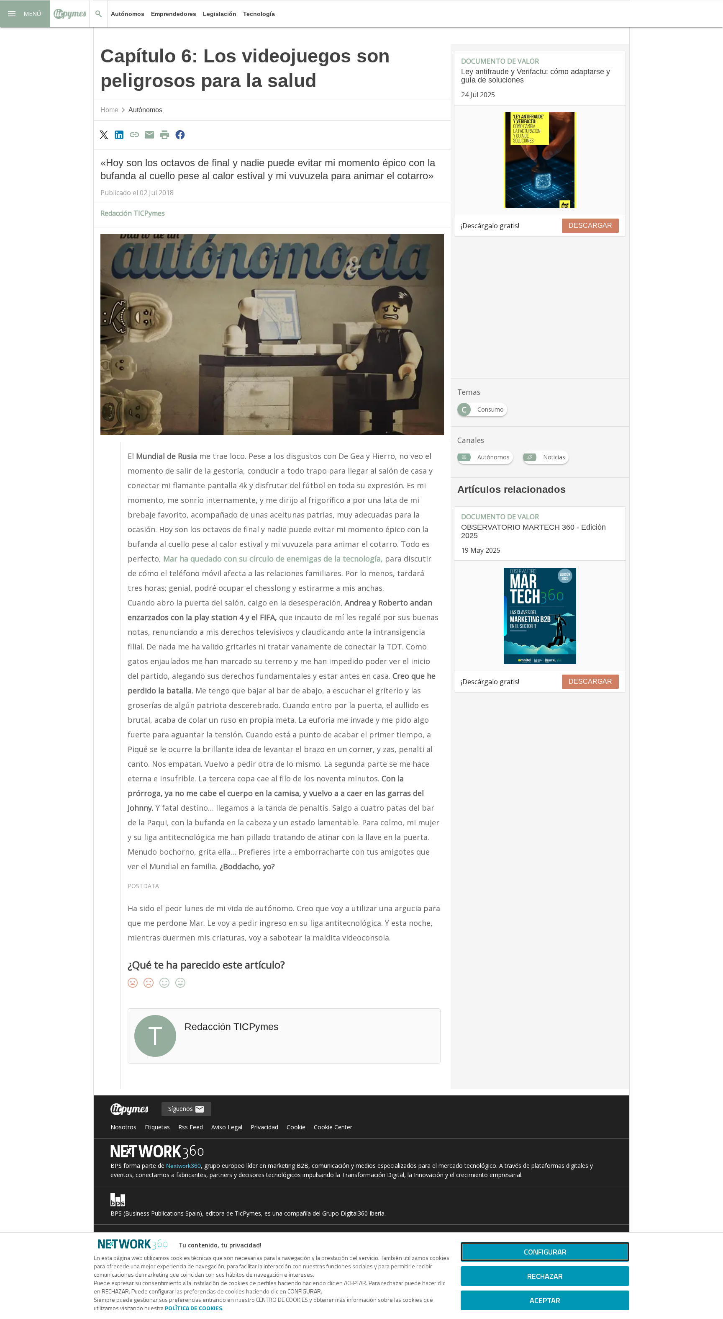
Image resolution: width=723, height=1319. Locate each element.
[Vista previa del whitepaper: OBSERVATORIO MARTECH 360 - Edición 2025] (540, 616)
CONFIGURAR (545, 1251)
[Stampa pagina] (165, 134)
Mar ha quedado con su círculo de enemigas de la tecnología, (273, 559)
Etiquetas (157, 1127)
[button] (25, 13)
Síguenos (181, 1109)
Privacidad (264, 1127)
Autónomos (127, 13)
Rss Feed (190, 1127)
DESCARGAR (590, 225)
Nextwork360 (183, 1165)
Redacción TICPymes (132, 213)
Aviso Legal (226, 1127)
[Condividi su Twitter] (103, 134)
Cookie (296, 1127)
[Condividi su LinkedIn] (119, 134)
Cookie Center (333, 1127)
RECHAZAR (545, 1276)
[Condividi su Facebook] (180, 134)
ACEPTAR (545, 1300)
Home (109, 109)
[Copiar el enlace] (134, 134)
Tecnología (259, 13)
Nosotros (123, 1127)
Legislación (219, 13)
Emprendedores (173, 13)
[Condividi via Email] (149, 134)
